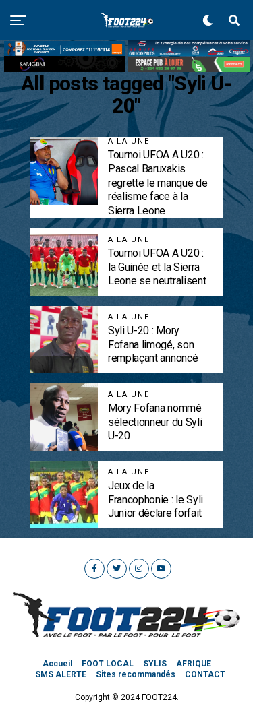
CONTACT (205, 674)
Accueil (57, 663)
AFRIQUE (193, 663)
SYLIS (155, 663)
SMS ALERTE (60, 674)
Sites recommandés (135, 674)
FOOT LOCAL (108, 663)
